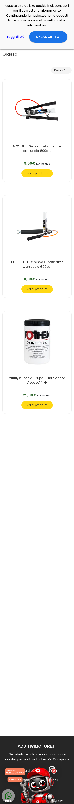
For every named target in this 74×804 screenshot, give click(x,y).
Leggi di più (15, 36)
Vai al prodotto (37, 173)
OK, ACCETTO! (48, 36)
